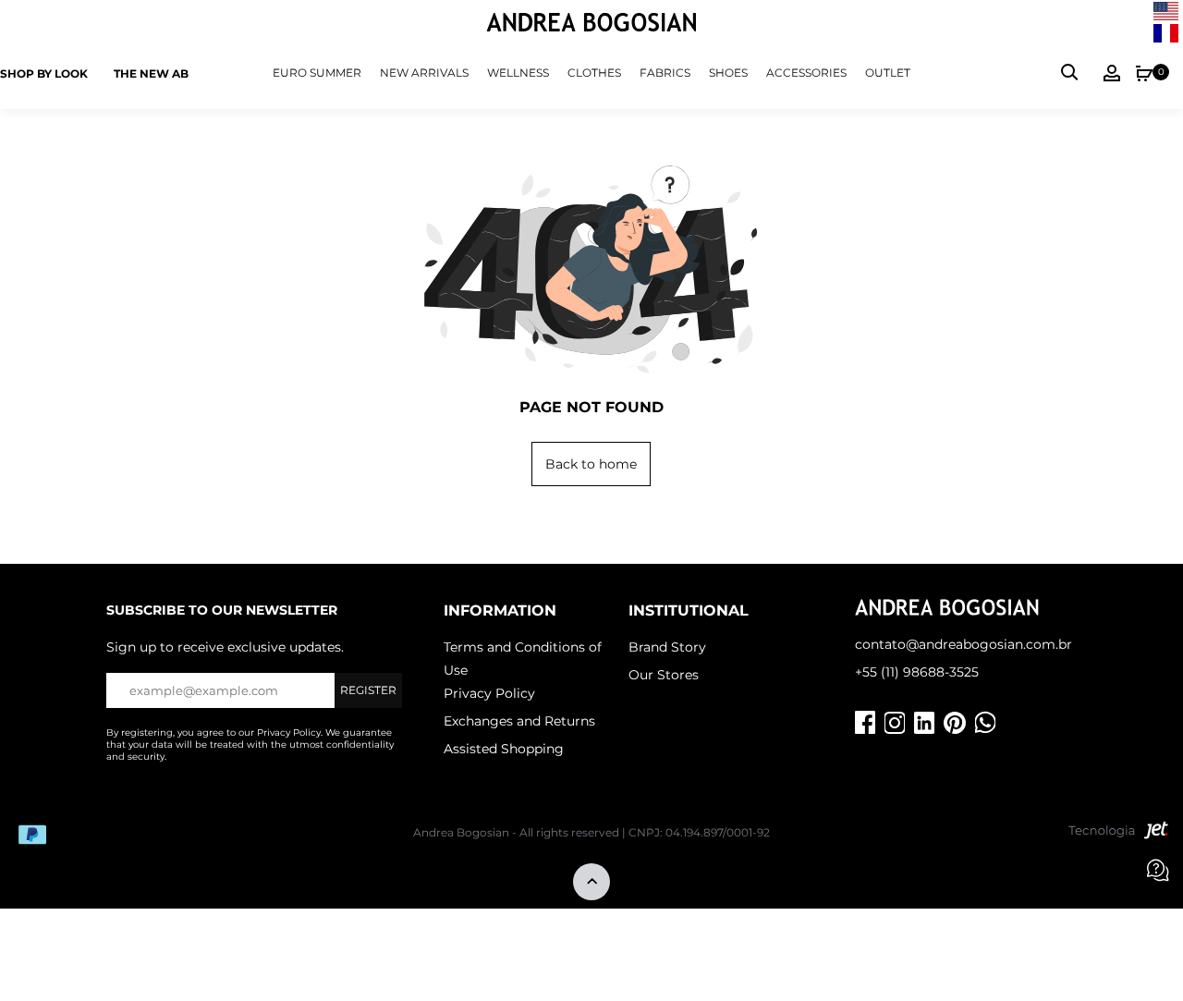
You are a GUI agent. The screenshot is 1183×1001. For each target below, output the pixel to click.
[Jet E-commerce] (1118, 834)
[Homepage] (591, 25)
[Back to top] (591, 883)
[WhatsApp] (985, 723)
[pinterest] (955, 723)
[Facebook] (865, 723)
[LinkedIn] (924, 723)
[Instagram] (894, 723)
